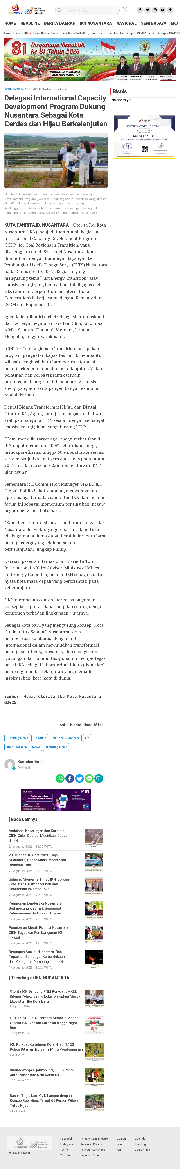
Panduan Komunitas (93, 1150)
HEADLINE (30, 23)
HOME (10, 23)
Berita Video (142, 1150)
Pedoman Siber (90, 1155)
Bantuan (122, 1139)
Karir (119, 1150)
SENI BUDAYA (153, 23)
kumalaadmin (30, 762)
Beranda (140, 1139)
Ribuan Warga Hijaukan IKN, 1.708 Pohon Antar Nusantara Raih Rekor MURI (42, 1073)
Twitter (64, 1150)
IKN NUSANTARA (96, 23)
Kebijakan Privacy (91, 1144)
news (36, 747)
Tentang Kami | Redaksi (95, 1139)
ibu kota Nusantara (66, 738)
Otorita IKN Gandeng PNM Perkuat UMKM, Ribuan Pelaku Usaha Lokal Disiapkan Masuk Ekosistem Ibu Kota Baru (45, 996)
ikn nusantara (16, 747)
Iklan (120, 1144)
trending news (56, 747)
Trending (140, 1144)
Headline (39, 738)
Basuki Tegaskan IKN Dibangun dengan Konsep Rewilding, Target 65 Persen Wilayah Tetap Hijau (45, 1100)
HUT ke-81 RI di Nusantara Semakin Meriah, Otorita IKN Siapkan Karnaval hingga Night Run (44, 1023)
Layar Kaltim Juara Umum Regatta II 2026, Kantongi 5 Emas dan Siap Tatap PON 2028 (77, 33)
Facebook (66, 1139)
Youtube (65, 1155)
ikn (87, 738)
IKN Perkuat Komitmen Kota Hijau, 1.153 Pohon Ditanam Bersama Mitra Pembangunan (46, 1047)
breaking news (17, 738)
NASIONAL (126, 23)
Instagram (66, 1144)
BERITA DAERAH (60, 23)
